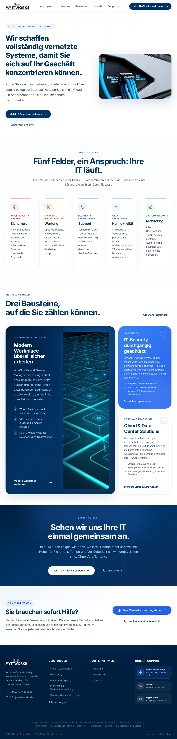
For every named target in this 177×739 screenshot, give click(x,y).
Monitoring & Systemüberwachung (62, 687)
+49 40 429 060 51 (21, 692)
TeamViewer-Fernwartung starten (142, 610)
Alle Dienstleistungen (155, 314)
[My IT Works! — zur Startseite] (17, 6)
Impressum (150, 734)
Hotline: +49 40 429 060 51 (144, 621)
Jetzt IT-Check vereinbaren (148, 6)
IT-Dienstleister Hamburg (100, 725)
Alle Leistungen (57, 702)
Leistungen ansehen (22, 124)
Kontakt (98, 6)
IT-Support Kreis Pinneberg (128, 725)
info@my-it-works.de (21, 697)
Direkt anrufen (115, 570)
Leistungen (45, 6)
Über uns (65, 6)
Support (112, 6)
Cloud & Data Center (61, 668)
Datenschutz (165, 734)
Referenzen (81, 6)
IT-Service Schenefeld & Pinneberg (68, 725)
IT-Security (56, 674)
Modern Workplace (60, 680)
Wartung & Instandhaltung (64, 695)
